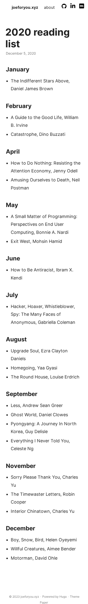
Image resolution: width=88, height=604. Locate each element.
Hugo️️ (63, 596)
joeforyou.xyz (25, 7)
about (49, 7)
